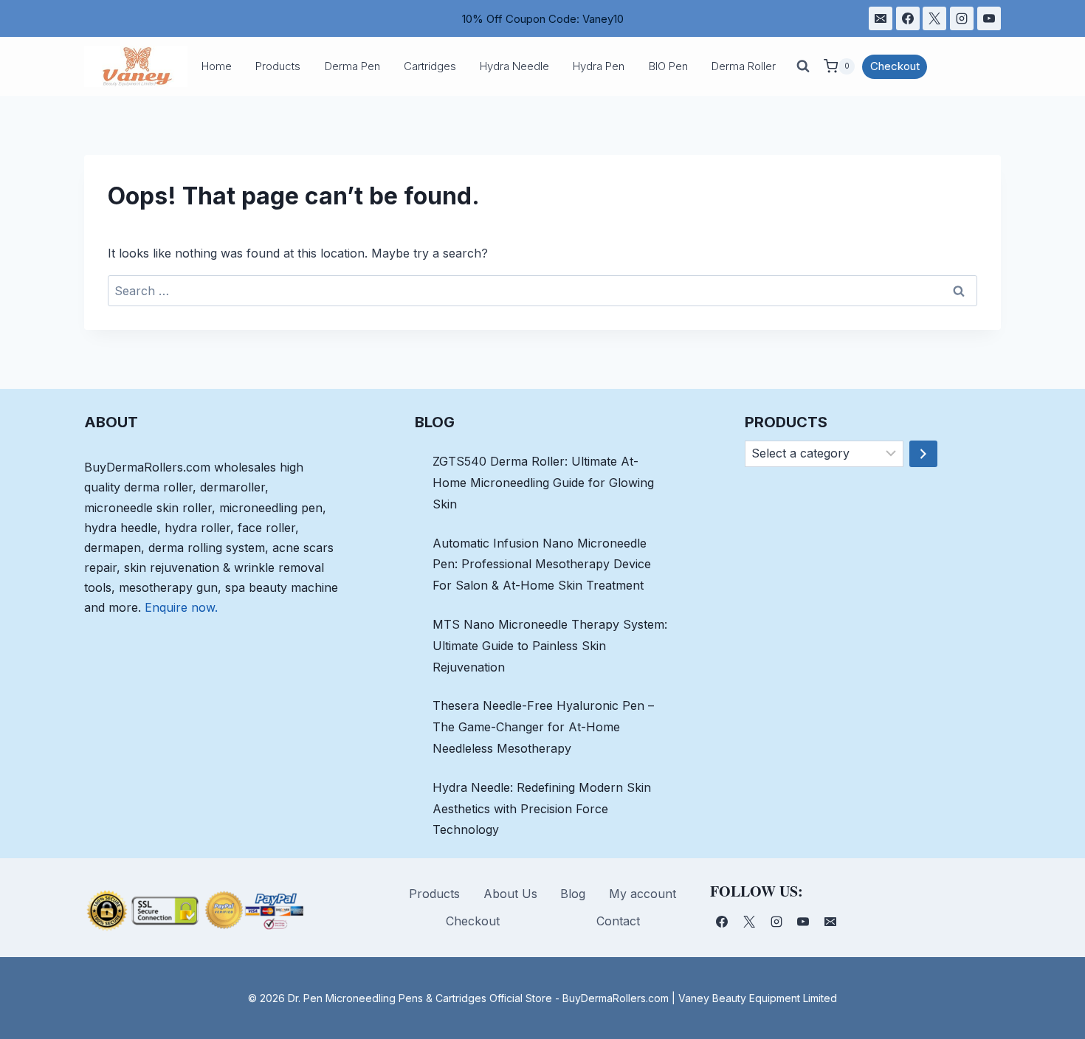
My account (642, 893)
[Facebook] (908, 18)
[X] (934, 18)
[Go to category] (923, 454)
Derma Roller (744, 66)
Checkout (895, 66)
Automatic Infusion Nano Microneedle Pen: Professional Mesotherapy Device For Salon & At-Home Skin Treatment (542, 564)
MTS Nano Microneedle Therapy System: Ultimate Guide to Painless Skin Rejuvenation (550, 645)
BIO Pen (668, 66)
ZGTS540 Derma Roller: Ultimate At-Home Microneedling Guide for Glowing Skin (543, 482)
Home (217, 66)
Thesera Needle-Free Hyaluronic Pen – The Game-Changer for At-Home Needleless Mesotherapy (543, 727)
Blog (572, 893)
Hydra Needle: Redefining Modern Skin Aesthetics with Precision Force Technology (542, 809)
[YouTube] (989, 18)
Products (277, 66)
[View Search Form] (803, 66)
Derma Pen (352, 66)
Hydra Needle (514, 66)
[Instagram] (962, 18)
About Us (510, 893)
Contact (618, 921)
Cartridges (430, 66)
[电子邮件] (880, 18)
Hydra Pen (598, 66)
